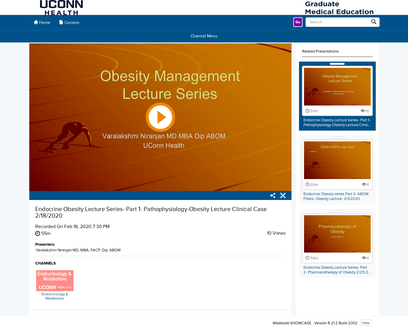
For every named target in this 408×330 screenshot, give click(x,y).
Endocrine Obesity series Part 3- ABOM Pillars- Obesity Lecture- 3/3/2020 (336, 196)
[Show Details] (337, 64)
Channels (45, 263)
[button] (283, 196)
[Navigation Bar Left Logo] (61, 7)
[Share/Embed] (273, 196)
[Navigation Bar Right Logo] (339, 7)
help (365, 323)
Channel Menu (204, 36)
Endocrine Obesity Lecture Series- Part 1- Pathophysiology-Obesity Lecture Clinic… (337, 122)
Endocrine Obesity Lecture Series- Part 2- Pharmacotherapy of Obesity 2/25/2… (337, 270)
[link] (298, 22)
